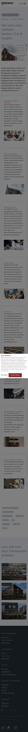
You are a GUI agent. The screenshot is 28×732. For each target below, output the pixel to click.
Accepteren (15, 375)
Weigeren (4, 375)
